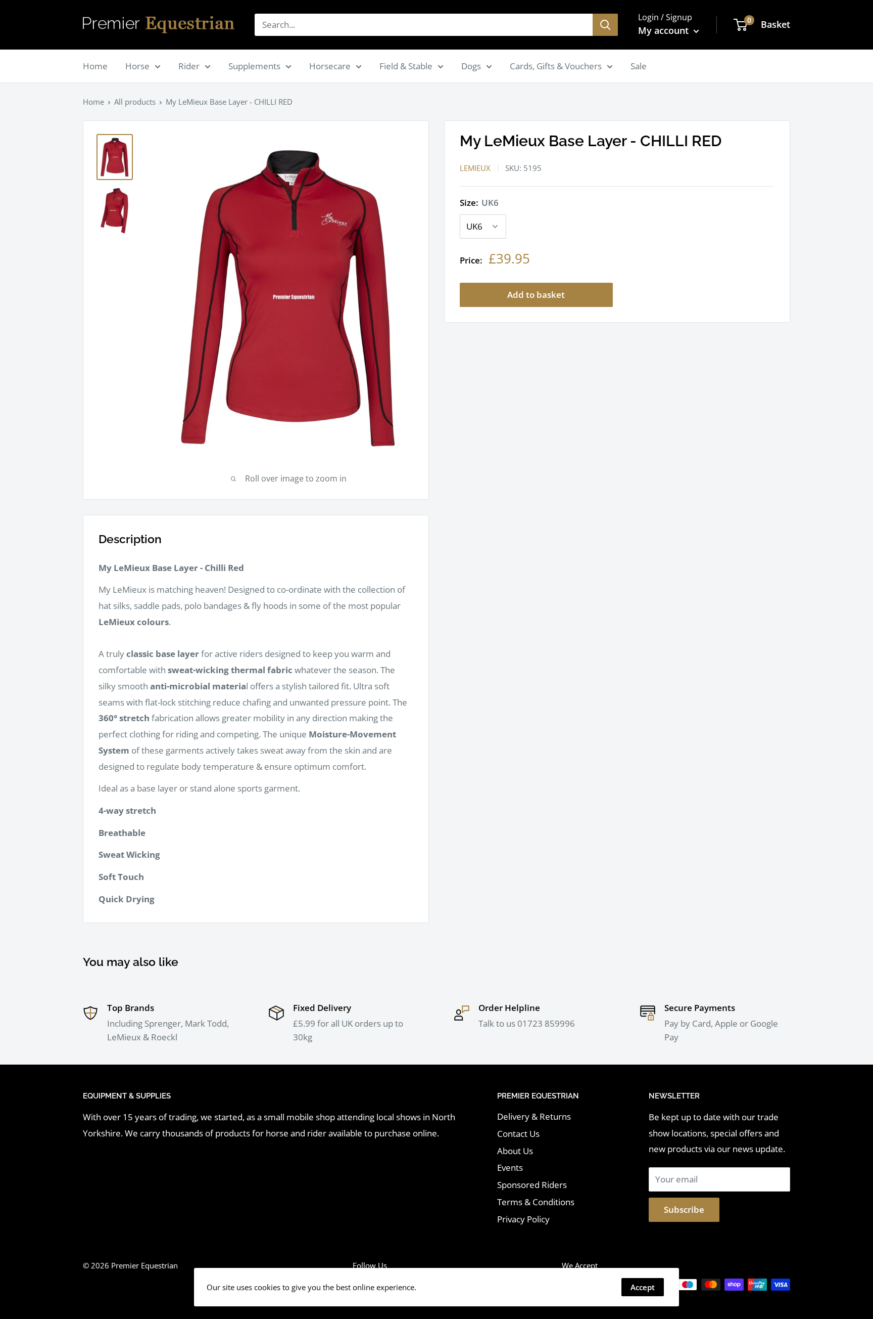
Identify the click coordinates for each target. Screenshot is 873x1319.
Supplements (254, 66)
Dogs (471, 66)
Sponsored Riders (532, 1185)
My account (664, 30)
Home (95, 66)
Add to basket (536, 294)
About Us (515, 1151)
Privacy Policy (523, 1219)
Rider (189, 66)
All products (135, 102)
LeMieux (475, 168)
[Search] (605, 25)
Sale (638, 66)
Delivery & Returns (534, 1116)
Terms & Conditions (535, 1202)
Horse (137, 66)
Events (510, 1167)
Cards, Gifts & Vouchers (556, 66)
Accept (642, 1287)
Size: (479, 202)
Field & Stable (405, 66)
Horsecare (330, 66)
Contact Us (518, 1133)
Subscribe (684, 1209)
